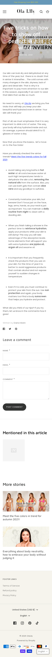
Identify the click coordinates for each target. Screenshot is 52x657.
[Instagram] (22, 623)
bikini (10, 94)
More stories (14, 484)
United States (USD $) (23, 609)
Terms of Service (11, 585)
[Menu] (5, 12)
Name (5, 350)
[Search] (41, 12)
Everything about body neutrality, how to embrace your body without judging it (24, 554)
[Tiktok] (37, 623)
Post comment (14, 407)
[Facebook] (15, 623)
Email (5, 365)
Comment (8, 379)
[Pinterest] (30, 623)
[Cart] (48, 12)
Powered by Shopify (26, 640)
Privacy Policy (9, 595)
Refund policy (10, 590)
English (23, 615)
